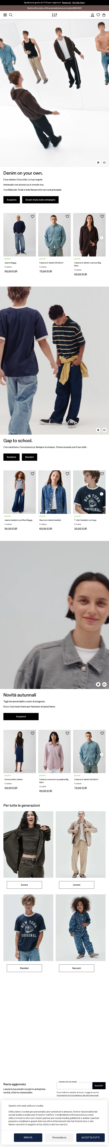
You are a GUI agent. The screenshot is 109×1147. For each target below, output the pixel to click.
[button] (101, 237)
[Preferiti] (98, 15)
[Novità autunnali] (54, 632)
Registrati (66, 2)
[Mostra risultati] (10, 15)
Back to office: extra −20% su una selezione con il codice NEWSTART (54, 8)
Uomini (76, 885)
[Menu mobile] (5, 15)
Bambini (29, 457)
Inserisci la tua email (67, 1082)
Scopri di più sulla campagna (40, 199)
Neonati (76, 968)
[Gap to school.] (54, 375)
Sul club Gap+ (78, 2)
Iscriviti (99, 1085)
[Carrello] (104, 15)
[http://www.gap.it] (54, 15)
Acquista (11, 199)
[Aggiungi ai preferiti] (32, 216)
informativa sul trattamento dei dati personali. (78, 1095)
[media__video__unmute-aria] (104, 162)
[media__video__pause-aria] (98, 162)
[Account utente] (92, 15)
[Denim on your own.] (54, 113)
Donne (24, 885)
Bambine (11, 457)
